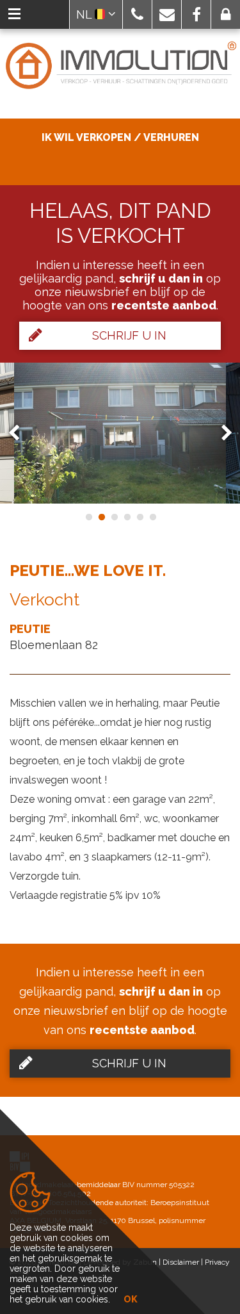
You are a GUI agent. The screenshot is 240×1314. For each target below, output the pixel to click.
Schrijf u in (129, 335)
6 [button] (152, 517)
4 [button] (126, 517)
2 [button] (101, 517)
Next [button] (221, 433)
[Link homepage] (120, 66)
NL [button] (85, 14)
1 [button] (88, 517)
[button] (137, 14)
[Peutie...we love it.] (120, 433)
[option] (120, 433)
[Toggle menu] (14, 14)
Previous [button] (20, 433)
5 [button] (139, 517)
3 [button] (114, 517)
